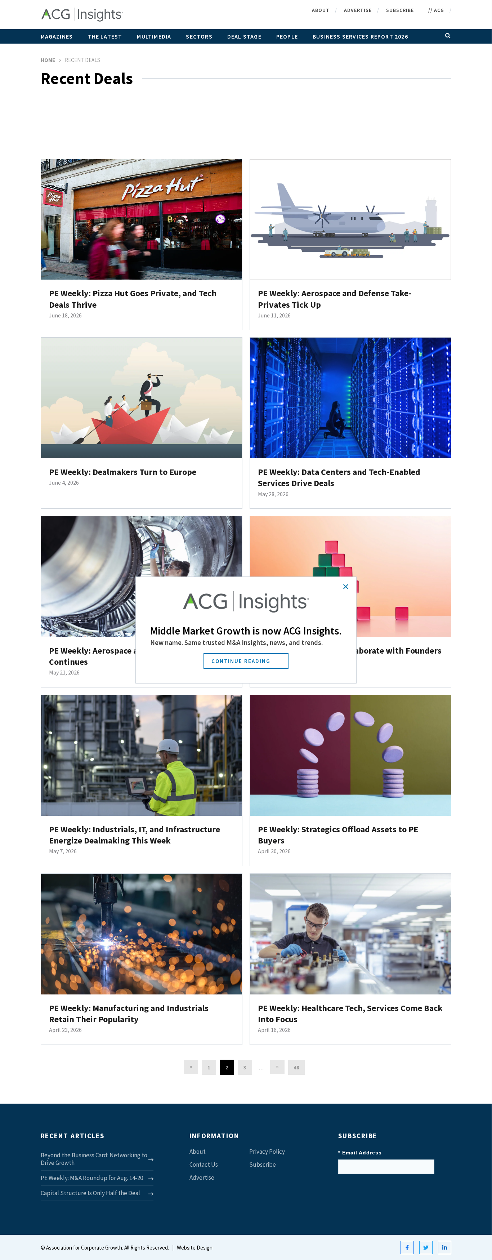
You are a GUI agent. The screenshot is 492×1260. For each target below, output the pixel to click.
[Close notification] (345, 586)
